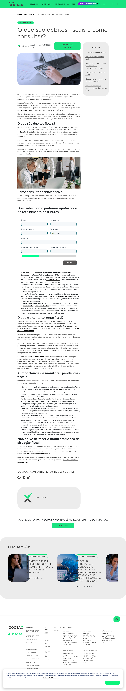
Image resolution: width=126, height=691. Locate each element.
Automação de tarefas (32, 668)
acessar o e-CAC (53, 280)
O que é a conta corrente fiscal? (95, 74)
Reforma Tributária (31, 649)
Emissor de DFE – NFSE (32, 655)
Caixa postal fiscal (37, 556)
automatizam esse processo (38, 454)
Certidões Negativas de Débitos (36, 306)
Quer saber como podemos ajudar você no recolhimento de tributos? (95, 66)
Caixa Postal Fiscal (31, 642)
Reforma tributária (87, 556)
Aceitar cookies (112, 683)
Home (19, 14)
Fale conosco (102, 4)
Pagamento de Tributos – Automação (33, 636)
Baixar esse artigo (67, 46)
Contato (46, 640)
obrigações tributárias (26, 132)
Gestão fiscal (29, 14)
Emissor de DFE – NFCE (32, 659)
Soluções (34, 4)
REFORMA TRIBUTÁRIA (89, 4)
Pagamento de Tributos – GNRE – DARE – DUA (33, 631)
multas (61, 389)
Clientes (46, 637)
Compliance (60, 4)
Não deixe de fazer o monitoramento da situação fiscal (96, 88)
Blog (45, 643)
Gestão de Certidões (31, 639)
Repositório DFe (30, 662)
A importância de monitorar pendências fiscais (95, 80)
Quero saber (63, 526)
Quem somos (46, 633)
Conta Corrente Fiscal (32, 646)
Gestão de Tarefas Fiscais (32, 665)
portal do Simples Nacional (61, 296)
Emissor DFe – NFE (31, 652)
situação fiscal (26, 110)
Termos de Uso (47, 651)
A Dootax (46, 4)
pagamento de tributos (45, 143)
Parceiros (71, 4)
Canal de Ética (46, 656)
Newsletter (47, 660)
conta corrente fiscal (35, 357)
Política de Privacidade (51, 678)
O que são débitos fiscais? (96, 52)
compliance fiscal (35, 399)
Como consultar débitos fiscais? (94, 58)
